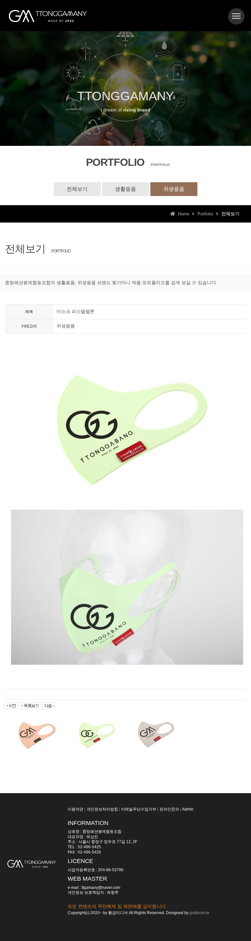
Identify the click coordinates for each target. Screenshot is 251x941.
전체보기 (77, 189)
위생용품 (173, 189)
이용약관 (75, 809)
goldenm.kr (199, 913)
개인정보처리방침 (102, 809)
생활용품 (125, 189)
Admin (187, 809)
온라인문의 (169, 809)
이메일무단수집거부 (138, 809)
